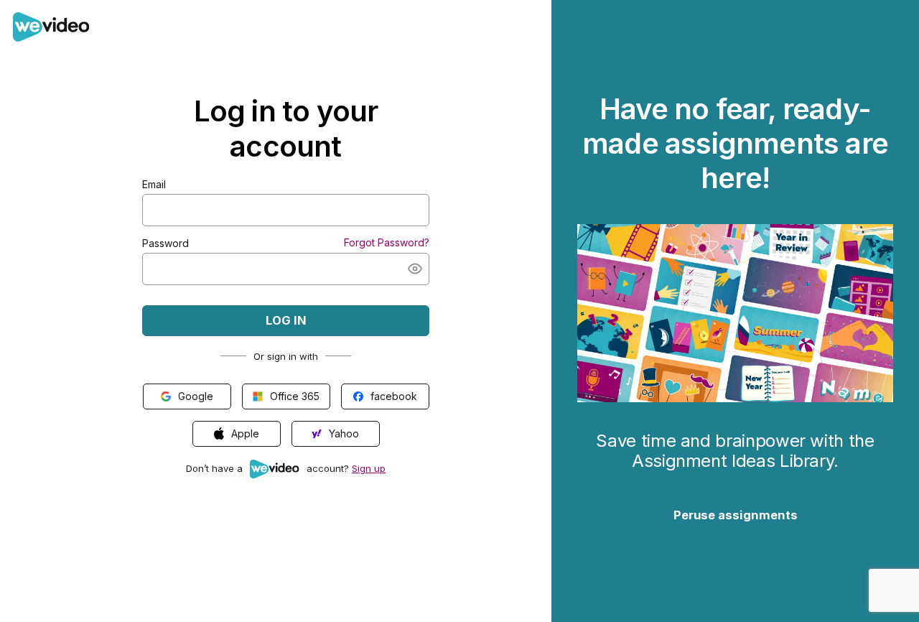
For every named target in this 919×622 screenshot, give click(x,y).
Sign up (369, 468)
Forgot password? (386, 242)
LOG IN (286, 320)
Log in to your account (286, 128)
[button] (415, 268)
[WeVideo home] (51, 35)
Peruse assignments (735, 515)
